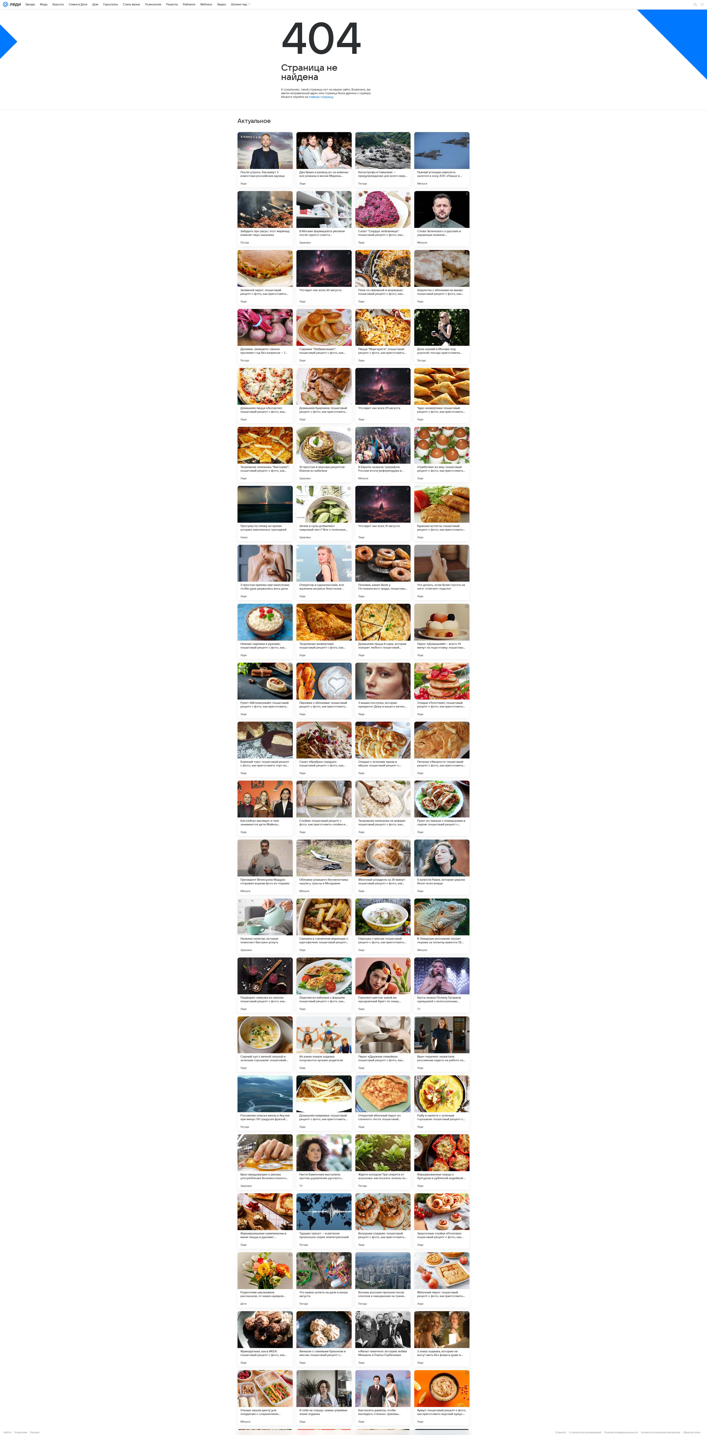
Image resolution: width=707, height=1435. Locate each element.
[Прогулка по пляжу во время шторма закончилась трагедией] (265, 513)
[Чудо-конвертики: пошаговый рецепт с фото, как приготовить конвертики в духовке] (441, 395)
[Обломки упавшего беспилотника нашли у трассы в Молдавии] (324, 867)
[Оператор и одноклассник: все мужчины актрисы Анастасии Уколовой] (324, 572)
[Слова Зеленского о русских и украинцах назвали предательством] (441, 218)
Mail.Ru (7, 1432)
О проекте (560, 1432)
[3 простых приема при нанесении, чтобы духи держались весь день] (265, 572)
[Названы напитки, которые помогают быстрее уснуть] (265, 926)
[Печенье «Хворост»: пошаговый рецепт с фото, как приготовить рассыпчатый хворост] (441, 749)
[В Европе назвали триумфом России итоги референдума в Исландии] (383, 454)
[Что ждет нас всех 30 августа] (324, 277)
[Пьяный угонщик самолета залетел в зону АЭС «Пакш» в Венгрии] (441, 159)
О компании (20, 1432)
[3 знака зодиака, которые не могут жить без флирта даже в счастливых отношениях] (441, 1338)
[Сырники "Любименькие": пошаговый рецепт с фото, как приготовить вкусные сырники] (324, 336)
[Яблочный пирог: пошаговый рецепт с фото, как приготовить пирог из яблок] (441, 1280)
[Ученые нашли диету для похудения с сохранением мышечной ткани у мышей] (265, 1397)
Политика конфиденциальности (621, 1432)
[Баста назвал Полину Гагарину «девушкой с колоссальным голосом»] (441, 985)
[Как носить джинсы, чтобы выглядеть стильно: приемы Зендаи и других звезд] (383, 1397)
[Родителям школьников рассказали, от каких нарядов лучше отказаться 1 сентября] (265, 1280)
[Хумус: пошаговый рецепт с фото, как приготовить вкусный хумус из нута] (441, 1397)
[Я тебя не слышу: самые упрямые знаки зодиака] (324, 1397)
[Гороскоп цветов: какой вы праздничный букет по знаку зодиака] (383, 985)
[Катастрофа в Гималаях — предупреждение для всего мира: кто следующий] (383, 159)
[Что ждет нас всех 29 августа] (383, 395)
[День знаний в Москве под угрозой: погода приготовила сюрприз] (441, 336)
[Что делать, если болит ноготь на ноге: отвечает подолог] (441, 572)
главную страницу (321, 97)
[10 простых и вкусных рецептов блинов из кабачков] (324, 454)
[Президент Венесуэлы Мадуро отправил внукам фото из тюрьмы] (265, 867)
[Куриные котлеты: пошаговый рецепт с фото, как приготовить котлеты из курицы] (441, 513)
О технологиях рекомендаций (585, 1432)
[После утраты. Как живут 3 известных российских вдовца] (265, 159)
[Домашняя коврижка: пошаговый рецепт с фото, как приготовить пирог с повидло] (324, 1103)
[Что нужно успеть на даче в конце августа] (324, 1280)
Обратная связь (691, 1432)
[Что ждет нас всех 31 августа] (383, 513)
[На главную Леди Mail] (14, 4)
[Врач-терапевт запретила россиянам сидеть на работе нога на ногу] (441, 1044)
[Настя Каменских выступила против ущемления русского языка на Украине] (324, 1162)
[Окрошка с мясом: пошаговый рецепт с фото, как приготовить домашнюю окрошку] (383, 926)
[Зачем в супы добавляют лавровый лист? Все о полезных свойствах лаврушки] (324, 513)
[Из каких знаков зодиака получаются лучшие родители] (324, 1044)
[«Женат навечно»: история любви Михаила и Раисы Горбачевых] (383, 1338)
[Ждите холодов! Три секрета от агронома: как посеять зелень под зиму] (383, 1162)
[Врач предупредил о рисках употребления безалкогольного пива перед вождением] (265, 1162)
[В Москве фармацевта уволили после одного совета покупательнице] (324, 218)
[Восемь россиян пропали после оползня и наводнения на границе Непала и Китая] (383, 1280)
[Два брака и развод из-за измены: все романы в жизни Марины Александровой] (324, 159)
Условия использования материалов (660, 1432)
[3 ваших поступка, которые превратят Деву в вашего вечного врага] (383, 690)
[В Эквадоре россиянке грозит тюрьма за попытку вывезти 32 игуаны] (441, 926)
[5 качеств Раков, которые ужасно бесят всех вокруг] (441, 867)
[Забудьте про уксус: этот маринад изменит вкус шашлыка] (265, 218)
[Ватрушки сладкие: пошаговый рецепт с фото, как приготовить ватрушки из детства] (383, 1221)
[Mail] (5, 4)
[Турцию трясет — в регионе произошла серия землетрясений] (324, 1221)
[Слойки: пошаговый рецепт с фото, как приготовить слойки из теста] (324, 808)
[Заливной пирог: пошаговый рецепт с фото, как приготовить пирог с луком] (265, 277)
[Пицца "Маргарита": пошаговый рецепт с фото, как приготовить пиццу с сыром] (383, 336)
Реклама (34, 1432)
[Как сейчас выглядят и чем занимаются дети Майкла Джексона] (265, 808)
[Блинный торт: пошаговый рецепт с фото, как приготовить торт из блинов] (265, 749)
